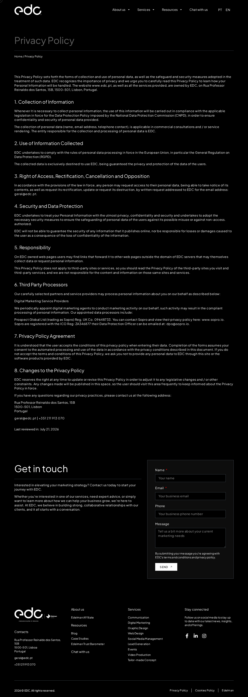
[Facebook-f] (187, 636)
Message (162, 524)
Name (160, 470)
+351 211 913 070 (52, 418)
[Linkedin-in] (195, 636)
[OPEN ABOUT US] (129, 9)
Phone (160, 506)
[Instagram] (204, 636)
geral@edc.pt (25, 194)
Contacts (21, 632)
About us (77, 609)
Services (134, 609)
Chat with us (80, 652)
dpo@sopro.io (177, 324)
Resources (79, 625)
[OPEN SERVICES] (153, 9)
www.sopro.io (213, 319)
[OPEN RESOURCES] (181, 9)
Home (18, 56)
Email (159, 488)
